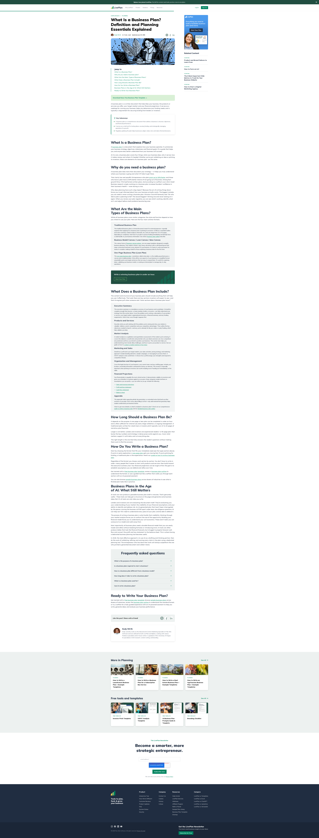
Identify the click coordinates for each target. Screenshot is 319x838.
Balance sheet (120, 392)
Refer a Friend (176, 806)
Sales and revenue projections (125, 384)
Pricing (152, 7)
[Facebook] (115, 827)
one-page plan (138, 453)
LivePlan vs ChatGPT (200, 801)
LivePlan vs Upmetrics (201, 804)
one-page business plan (124, 256)
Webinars (175, 801)
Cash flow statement (122, 390)
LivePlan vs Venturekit (201, 806)
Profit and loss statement (123, 387)
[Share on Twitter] (167, 35)
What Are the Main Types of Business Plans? (130, 77)
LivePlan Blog (115, 16)
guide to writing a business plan (123, 409)
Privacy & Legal (141, 831)
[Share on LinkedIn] (173, 35)
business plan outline (153, 236)
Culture (161, 804)
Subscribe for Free (186, 833)
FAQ (140, 806)
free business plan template (134, 471)
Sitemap (175, 814)
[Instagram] (112, 827)
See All (203, 660)
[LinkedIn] (118, 827)
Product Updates (144, 804)
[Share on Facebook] (170, 35)
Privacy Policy (169, 776)
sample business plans (133, 479)
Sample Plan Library (178, 809)
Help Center (176, 796)
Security (141, 812)
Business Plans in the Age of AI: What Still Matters (132, 88)
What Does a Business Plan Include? (127, 80)
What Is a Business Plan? (123, 72)
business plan (117, 147)
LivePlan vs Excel (199, 799)
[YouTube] (121, 827)
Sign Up (204, 7)
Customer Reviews (145, 801)
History (161, 801)
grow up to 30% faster (157, 177)
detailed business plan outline (146, 409)
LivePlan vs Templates (201, 796)
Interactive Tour (144, 796)
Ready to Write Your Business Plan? (127, 91)
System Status (143, 809)
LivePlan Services (177, 799)
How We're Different (145, 799)
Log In (197, 7)
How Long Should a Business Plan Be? (127, 83)
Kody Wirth (117, 35)
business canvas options (134, 243)
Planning (125, 16)
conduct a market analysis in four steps (135, 345)
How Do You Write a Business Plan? (127, 85)
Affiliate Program (177, 804)
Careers (161, 799)
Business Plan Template (179, 812)
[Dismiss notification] (316, 2)
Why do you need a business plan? (126, 75)
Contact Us (162, 796)
